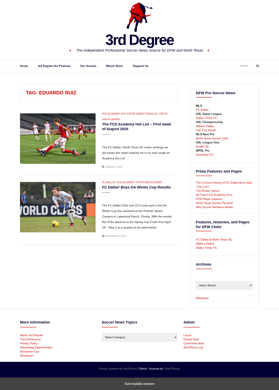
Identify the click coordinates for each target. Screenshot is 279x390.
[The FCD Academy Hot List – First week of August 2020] (58, 138)
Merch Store (114, 66)
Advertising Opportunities (36, 347)
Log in (187, 335)
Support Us (140, 66)
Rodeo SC (202, 146)
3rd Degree (139, 40)
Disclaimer (26, 355)
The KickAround (30, 339)
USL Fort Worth (206, 130)
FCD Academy (110, 113)
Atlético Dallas (205, 126)
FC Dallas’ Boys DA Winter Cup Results (136, 187)
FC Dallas (109, 182)
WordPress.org (193, 347)
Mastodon (202, 298)
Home (24, 66)
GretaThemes (172, 368)
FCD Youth (128, 113)
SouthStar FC (204, 154)
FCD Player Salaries (209, 199)
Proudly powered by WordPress (118, 368)
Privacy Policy (29, 343)
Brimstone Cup (29, 351)
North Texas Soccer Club (212, 138)
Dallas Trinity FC (206, 118)
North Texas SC (147, 113)
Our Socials (88, 66)
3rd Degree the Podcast (54, 66)
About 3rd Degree (31, 335)
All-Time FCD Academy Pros (214, 194)
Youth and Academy (148, 182)
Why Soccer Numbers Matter (214, 207)
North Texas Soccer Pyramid (214, 203)
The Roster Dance (208, 190)
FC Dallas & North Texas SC (214, 239)
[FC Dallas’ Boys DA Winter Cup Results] (58, 206)
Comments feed (193, 343)
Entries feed (191, 339)
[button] (105, 138)
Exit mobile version (139, 384)
